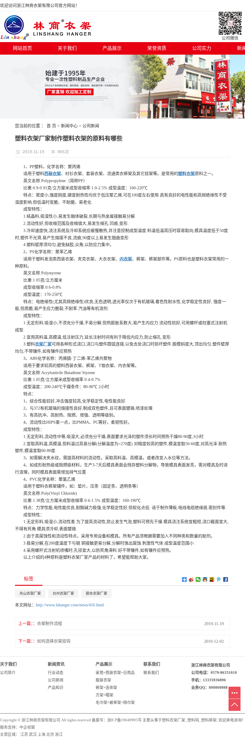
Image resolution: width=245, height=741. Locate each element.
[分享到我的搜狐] (212, 579)
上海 (41, 734)
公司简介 (8, 672)
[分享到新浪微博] (191, 579)
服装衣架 (103, 680)
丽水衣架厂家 (96, 593)
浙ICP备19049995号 (124, 720)
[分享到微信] (198, 579)
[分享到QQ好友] (205, 579)
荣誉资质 (156, 48)
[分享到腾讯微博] (218, 579)
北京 (50, 734)
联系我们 (151, 672)
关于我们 (67, 48)
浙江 (59, 734)
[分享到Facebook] (225, 579)
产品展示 (112, 48)
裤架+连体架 (106, 687)
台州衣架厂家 (63, 593)
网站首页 (22, 48)
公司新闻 (90, 126)
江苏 (24, 734)
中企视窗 (27, 727)
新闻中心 (69, 126)
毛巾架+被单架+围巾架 (115, 702)
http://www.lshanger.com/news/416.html (70, 605)
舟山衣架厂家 (30, 593)
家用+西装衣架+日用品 (115, 672)
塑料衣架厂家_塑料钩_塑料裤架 (189, 720)
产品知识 (55, 687)
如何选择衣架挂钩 (54, 641)
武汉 (33, 734)
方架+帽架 (104, 695)
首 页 (51, 126)
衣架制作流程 (49, 623)
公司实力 (201, 48)
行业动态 (55, 672)
